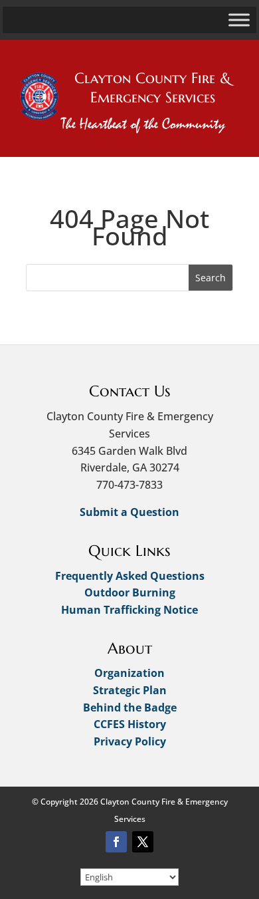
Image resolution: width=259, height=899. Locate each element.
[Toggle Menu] (239, 19)
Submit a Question (129, 512)
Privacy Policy (130, 741)
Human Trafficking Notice (129, 609)
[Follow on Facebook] (116, 841)
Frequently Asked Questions (130, 576)
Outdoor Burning (129, 592)
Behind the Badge (130, 707)
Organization (129, 673)
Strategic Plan (130, 690)
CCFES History (130, 724)
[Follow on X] (142, 841)
